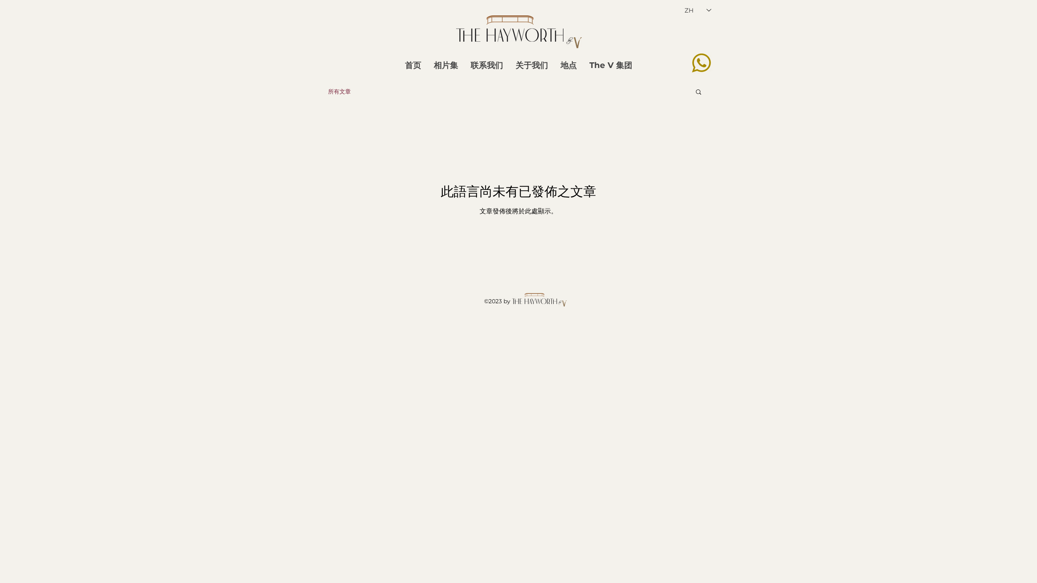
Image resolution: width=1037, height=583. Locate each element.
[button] (698, 92)
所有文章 (339, 91)
